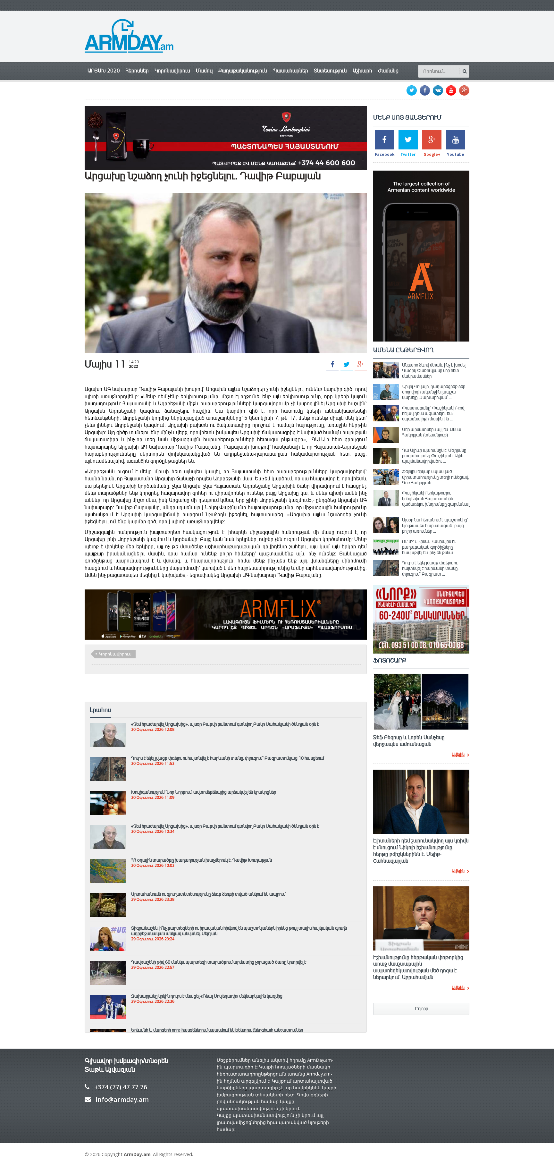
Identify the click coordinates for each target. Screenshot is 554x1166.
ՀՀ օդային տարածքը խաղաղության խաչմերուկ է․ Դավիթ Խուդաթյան (201, 860)
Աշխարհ (362, 70)
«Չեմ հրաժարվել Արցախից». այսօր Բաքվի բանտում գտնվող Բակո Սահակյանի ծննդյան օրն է (225, 724)
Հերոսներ (137, 70)
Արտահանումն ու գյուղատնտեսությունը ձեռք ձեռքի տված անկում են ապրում (208, 894)
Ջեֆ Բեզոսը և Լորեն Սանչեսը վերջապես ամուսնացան (409, 741)
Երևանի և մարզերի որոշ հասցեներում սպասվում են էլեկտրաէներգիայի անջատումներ (217, 1030)
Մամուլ (204, 70)
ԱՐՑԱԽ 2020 (104, 70)
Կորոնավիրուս (172, 70)
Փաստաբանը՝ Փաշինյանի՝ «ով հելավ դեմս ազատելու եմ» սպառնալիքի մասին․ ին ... (433, 413)
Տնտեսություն (330, 70)
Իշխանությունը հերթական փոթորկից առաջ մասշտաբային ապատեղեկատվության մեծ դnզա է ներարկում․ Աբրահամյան (418, 967)
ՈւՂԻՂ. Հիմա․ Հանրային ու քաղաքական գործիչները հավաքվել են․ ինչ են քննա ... (429, 546)
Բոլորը (421, 1008)
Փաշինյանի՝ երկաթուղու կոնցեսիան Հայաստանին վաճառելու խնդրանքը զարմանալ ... (435, 501)
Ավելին (458, 755)
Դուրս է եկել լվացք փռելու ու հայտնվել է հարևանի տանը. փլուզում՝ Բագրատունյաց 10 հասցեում (227, 758)
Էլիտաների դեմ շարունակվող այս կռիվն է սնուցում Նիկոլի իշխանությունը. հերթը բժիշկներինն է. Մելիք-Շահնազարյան (421, 851)
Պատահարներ (290, 70)
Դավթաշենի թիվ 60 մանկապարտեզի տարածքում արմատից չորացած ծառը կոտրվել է (218, 962)
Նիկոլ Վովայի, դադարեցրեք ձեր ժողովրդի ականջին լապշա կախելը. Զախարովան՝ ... (433, 392)
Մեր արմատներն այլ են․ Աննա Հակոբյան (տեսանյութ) (431, 432)
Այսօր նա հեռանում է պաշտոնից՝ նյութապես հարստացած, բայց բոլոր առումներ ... (435, 525)
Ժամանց (388, 70)
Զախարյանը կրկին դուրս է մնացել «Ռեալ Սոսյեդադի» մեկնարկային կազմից (206, 996)
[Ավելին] (108, 725)
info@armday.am (122, 1099)
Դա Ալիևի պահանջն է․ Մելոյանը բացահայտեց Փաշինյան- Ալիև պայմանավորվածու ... (434, 455)
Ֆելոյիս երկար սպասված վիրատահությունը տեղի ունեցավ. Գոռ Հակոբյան (435, 477)
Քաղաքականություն (242, 70)
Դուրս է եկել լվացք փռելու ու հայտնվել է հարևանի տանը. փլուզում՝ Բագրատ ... (430, 568)
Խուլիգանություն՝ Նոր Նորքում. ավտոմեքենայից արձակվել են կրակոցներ (203, 792)
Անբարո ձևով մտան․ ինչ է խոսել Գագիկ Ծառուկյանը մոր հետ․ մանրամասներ (434, 370)
